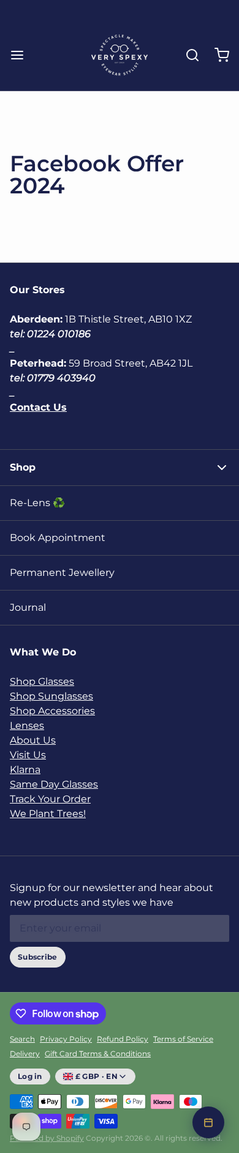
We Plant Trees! (48, 813)
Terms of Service (183, 1038)
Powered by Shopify (47, 1138)
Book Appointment (57, 537)
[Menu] (22, 55)
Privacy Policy (66, 1038)
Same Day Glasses (54, 784)
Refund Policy (122, 1038)
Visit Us (28, 755)
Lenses (27, 725)
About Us (33, 740)
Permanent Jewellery (62, 572)
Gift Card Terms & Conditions (98, 1053)
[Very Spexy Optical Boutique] (119, 55)
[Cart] (217, 55)
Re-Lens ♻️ (37, 503)
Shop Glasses (42, 681)
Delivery (25, 1053)
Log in (30, 1076)
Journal (28, 607)
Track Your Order (50, 799)
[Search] (187, 55)
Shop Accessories (52, 711)
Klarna (25, 769)
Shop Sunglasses (51, 696)
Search (22, 1038)
